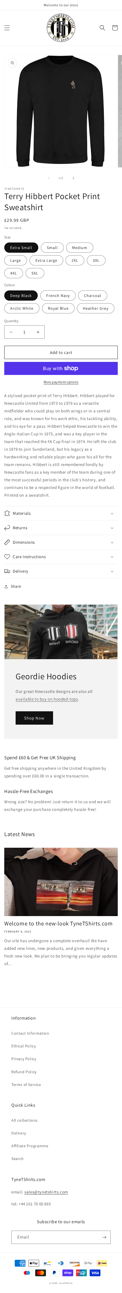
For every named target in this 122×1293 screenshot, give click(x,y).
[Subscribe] (104, 1237)
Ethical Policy (23, 1046)
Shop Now (34, 718)
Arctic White (21, 308)
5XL (34, 273)
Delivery (18, 1133)
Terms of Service (26, 1084)
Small (52, 247)
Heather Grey (95, 308)
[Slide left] (48, 178)
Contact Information (30, 1033)
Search (17, 1158)
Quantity (11, 320)
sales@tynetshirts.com (46, 1192)
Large (15, 260)
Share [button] (16, 586)
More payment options (61, 382)
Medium (79, 247)
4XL (13, 273)
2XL (74, 260)
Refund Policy (24, 1071)
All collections (24, 1120)
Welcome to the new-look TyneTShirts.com (58, 923)
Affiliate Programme (29, 1145)
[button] (7, 28)
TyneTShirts (66, 1282)
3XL (96, 260)
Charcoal (92, 295)
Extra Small (21, 247)
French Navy (58, 295)
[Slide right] (73, 178)
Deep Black (21, 295)
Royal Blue (58, 308)
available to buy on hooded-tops (47, 699)
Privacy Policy (23, 1058)
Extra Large (46, 260)
